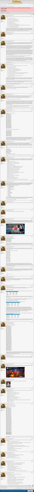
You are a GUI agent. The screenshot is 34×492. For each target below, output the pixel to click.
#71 (6, 364)
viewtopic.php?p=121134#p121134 (19, 111)
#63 (6, 219)
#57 (6, 110)
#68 (6, 286)
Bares (8, 41)
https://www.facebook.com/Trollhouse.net (17, 270)
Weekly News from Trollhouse (4, 12)
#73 (6, 389)
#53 (6, 41)
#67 (6, 277)
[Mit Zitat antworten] (31, 15)
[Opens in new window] (9, 274)
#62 (6, 210)
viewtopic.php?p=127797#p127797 (11, 79)
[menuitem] (21, 4)
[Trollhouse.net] (17, 1)
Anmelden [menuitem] (31, 4)
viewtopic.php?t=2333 (3, 10)
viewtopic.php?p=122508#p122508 (24, 65)
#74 (6, 404)
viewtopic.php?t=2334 (3, 11)
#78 (6, 473)
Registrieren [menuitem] (32, 4)
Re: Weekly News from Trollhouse (10, 85)
